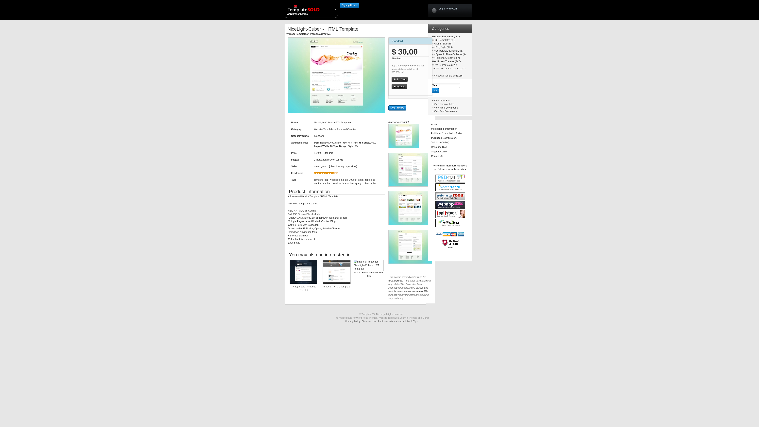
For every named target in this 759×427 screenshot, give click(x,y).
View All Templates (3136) (449, 75)
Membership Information (444, 129)
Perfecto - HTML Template (336, 286)
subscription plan (407, 65)
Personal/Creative (320, 34)
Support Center (439, 151)
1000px (353, 180)
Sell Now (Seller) (440, 142)
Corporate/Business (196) (449, 50)
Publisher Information (389, 321)
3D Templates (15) (445, 40)
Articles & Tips (410, 321)
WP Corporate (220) (446, 65)
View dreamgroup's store (343, 166)
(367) (457, 61)
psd (327, 180)
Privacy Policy (352, 321)
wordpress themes (297, 14)
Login (442, 8)
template (318, 180)
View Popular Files (444, 104)
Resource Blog (439, 147)
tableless (370, 180)
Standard (397, 41)
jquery (358, 183)
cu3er (373, 183)
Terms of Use (369, 321)
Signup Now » (349, 5)
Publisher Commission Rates (446, 133)
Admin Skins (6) (443, 43)
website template (339, 180)
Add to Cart (400, 79)
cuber (366, 183)
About (434, 124)
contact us (417, 291)
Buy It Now (399, 86)
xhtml (361, 180)
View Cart (451, 8)
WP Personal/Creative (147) (450, 68)
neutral (318, 183)
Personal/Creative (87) (447, 58)
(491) (456, 36)
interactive (348, 183)
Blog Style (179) (444, 47)
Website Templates (297, 34)
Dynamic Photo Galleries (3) (450, 54)
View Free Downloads (446, 107)
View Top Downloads (445, 111)
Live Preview (397, 108)
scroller (327, 183)
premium (336, 183)
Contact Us (437, 156)
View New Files (442, 100)
